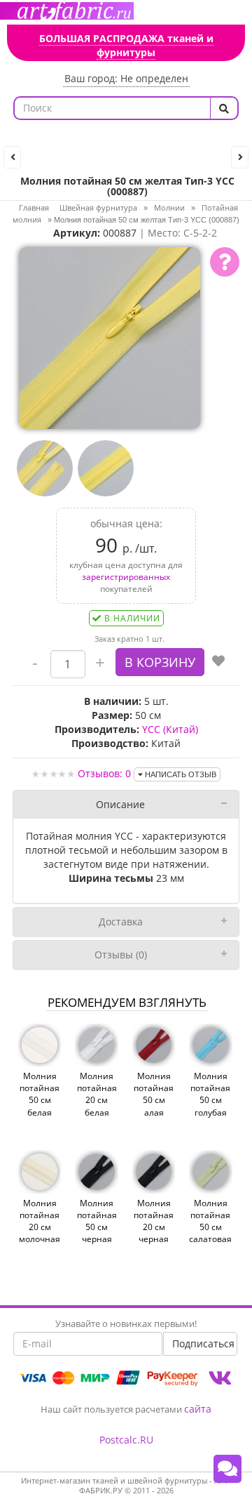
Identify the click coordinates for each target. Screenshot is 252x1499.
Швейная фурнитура (98, 207)
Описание (120, 804)
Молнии (169, 207)
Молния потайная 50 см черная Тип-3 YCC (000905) (97, 1233)
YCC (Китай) (170, 729)
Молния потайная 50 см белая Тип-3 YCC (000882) (39, 1106)
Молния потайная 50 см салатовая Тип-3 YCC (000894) (210, 1233)
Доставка (121, 921)
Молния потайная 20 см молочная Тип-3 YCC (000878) (39, 1233)
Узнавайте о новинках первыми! (126, 1323)
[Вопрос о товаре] (224, 262)
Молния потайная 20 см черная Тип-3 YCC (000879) (153, 1233)
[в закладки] (218, 662)
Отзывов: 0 (104, 773)
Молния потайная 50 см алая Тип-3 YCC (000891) (153, 1106)
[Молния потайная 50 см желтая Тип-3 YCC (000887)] (109, 336)
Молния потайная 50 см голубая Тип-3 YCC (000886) (210, 1106)
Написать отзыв (179, 774)
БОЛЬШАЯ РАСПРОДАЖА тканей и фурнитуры (126, 45)
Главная (34, 207)
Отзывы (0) (120, 954)
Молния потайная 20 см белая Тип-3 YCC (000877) (97, 1106)
